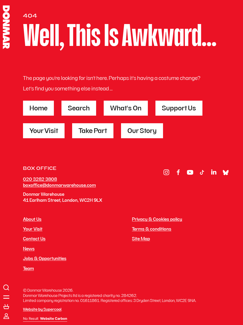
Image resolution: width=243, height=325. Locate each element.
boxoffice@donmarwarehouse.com (59, 186)
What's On (125, 109)
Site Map (141, 239)
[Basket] (6, 307)
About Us (32, 220)
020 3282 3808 (40, 180)
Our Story (142, 131)
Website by (42, 310)
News (29, 249)
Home (38, 109)
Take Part (93, 131)
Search (79, 109)
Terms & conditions (151, 229)
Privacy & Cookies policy (157, 220)
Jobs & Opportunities (44, 259)
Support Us (179, 109)
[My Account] (6, 316)
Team (28, 269)
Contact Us (34, 239)
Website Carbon (53, 319)
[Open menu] (6, 297)
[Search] (6, 288)
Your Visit (43, 131)
